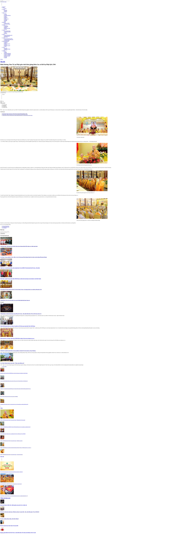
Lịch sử (3, 47)
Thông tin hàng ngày (5, 498)
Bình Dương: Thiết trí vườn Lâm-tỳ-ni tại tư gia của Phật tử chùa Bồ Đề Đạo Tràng (15, 114)
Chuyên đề (6, 42)
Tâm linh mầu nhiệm (7, 31)
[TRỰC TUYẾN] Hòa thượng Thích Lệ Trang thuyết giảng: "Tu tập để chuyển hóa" (11, 454)
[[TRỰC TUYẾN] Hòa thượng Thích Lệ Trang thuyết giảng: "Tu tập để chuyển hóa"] (2, 452)
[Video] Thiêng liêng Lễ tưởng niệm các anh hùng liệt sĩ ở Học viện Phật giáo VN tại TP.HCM (12, 433)
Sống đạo (5, 33)
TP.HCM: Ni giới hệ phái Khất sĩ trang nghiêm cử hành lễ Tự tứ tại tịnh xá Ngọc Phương (18, 350)
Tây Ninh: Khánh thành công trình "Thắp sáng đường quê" (12, 363)
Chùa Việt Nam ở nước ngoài (8, 39)
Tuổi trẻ (3, 34)
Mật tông (5, 27)
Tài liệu (5, 16)
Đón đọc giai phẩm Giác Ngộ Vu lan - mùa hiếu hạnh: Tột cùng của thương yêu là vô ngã (18, 532)
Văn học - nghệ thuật (7, 54)
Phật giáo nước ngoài (7, 53)
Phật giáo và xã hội (7, 45)
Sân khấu (5, 20)
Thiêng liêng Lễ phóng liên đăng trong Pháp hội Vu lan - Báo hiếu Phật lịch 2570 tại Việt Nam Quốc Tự (20, 313)
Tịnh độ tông (6, 26)
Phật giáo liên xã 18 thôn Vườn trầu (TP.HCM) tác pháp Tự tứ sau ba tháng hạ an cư (17, 338)
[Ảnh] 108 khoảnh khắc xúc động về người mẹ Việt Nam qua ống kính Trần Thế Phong (17, 326)
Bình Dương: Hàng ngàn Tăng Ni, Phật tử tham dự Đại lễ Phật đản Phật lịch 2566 (14, 113)
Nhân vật (5, 49)
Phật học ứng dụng (7, 43)
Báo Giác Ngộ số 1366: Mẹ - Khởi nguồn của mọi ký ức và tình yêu (13, 505)
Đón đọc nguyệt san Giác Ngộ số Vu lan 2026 (9, 525)
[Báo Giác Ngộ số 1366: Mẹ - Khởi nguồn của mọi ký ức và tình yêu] (2, 503)
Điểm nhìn (4, 22)
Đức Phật (5, 48)
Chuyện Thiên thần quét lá (8, 35)
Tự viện (3, 37)
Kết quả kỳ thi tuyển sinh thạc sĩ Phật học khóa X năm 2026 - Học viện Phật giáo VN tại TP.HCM (19, 511)
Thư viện (5, 56)
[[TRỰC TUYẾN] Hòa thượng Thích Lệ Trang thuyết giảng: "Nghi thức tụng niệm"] (2, 438)
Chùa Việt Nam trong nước (8, 38)
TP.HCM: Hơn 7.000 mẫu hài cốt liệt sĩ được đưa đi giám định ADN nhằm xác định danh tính (19, 246)
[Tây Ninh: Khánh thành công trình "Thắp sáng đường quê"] (6, 361)
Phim (5, 21)
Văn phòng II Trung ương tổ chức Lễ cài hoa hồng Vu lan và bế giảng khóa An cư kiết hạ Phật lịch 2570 (21, 289)
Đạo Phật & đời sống (7, 15)
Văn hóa (3, 9)
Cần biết (5, 57)
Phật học (3, 24)
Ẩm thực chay (6, 18)
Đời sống (5, 10)
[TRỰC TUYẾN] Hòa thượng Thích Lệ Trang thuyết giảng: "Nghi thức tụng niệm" (11, 440)
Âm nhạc (5, 19)
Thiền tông (6, 25)
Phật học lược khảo (7, 28)
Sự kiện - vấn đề (6, 23)
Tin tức (5, 8)
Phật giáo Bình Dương (5, 226)
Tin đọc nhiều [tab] (4, 366)
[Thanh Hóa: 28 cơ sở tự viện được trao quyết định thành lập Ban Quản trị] (6, 298)
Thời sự (3, 7)
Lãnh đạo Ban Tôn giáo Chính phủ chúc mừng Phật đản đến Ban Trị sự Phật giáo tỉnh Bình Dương (17, 115)
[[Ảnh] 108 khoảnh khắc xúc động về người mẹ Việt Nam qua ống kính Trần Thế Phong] (6, 324)
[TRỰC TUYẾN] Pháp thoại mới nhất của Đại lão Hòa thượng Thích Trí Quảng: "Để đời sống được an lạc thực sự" (15, 447)
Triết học (5, 29)
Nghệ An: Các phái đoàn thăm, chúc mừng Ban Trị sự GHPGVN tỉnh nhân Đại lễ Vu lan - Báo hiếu (20, 267)
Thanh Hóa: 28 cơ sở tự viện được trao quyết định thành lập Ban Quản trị (15, 300)
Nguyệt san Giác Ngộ (5, 41)
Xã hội (5, 51)
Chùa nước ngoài (6, 40)
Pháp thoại (5, 17)
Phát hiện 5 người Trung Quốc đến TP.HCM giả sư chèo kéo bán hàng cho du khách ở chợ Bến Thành (20, 278)
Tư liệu (5, 46)
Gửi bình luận (3, 233)
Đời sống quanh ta (7, 36)
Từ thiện (3, 50)
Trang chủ (3, 6)
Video (3, 12)
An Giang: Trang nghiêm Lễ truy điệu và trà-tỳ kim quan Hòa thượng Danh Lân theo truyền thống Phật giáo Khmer (23, 257)
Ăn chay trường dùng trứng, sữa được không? (9, 518)
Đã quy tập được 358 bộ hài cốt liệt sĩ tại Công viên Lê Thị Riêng (9, 396)
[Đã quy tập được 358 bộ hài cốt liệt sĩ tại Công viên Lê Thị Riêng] (2, 394)
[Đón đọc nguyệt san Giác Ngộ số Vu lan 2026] (2, 523)
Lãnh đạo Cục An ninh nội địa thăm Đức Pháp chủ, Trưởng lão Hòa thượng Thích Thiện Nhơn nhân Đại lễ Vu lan (15, 388)
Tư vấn (5, 32)
